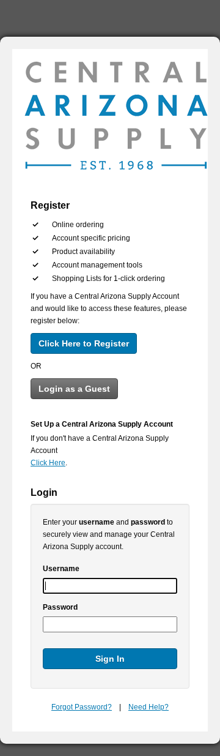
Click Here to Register (83, 343)
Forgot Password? (81, 707)
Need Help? (148, 707)
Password (60, 607)
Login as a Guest (74, 389)
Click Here (48, 462)
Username (61, 568)
